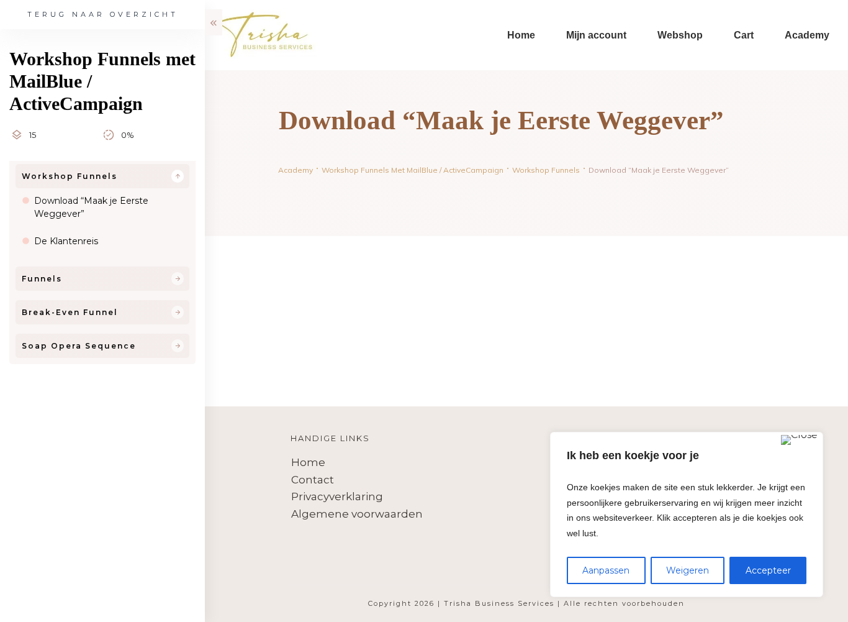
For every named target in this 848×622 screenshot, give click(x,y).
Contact (312, 479)
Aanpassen (605, 570)
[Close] (799, 440)
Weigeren (687, 570)
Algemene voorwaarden (357, 514)
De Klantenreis (66, 241)
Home (308, 462)
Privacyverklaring (337, 496)
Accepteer (768, 570)
